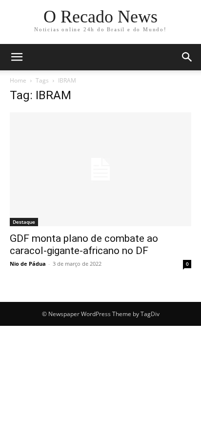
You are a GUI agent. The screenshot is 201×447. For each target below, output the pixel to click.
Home (18, 80)
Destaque (24, 221)
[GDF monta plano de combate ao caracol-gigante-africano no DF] (100, 169)
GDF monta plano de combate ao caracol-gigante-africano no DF (84, 244)
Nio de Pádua (28, 263)
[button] (16, 57)
